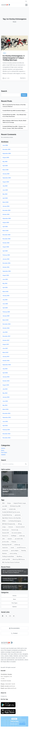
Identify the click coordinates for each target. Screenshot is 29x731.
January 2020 (6, 315)
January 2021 (6, 295)
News (2, 450)
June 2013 (5, 421)
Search (4, 91)
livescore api (5, 529)
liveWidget (13, 535)
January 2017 (6, 356)
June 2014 (5, 401)
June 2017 (5, 348)
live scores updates (17, 532)
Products (14, 541)
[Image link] (8, 705)
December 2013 (6, 413)
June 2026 (5, 145)
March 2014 (5, 409)
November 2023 (6, 210)
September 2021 (7, 271)
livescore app (14, 529)
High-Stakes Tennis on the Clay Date (11, 518)
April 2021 (5, 287)
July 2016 (5, 368)
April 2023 (5, 226)
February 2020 (6, 311)
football (4, 509)
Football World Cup (7, 515)
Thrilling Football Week (8, 556)
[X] (6, 616)
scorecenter (5, 550)
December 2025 (6, 149)
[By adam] (4, 47)
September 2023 (7, 218)
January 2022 (6, 259)
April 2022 (5, 250)
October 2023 (6, 214)
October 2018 (6, 328)
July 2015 (5, 389)
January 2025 (6, 173)
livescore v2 (5, 535)
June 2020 (5, 303)
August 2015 (6, 385)
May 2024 (5, 194)
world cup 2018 (6, 559)
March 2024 (5, 202)
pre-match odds (19, 538)
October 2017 (6, 340)
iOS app (20, 523)
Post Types (4, 452)
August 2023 (6, 222)
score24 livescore (21, 547)
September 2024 (7, 177)
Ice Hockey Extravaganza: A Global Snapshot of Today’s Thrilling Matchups (13, 58)
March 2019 (5, 320)
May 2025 (5, 161)
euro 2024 (4, 506)
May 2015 (5, 393)
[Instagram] (10, 616)
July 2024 (5, 185)
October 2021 (6, 267)
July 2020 (5, 299)
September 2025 (7, 153)
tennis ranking (13, 553)
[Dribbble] (13, 616)
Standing (23, 550)
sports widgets (15, 550)
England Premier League (20, 503)
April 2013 (5, 425)
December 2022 (6, 234)
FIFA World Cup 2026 (15, 506)
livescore (10, 526)
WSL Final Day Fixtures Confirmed (11, 562)
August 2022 (6, 246)
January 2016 (6, 376)
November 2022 (6, 238)
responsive (5, 547)
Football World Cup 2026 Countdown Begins (14, 110)
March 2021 (5, 291)
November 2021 (6, 263)
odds (3, 538)
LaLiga (4, 526)
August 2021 (6, 275)
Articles (3, 448)
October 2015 (6, 380)
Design (9, 503)
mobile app (22, 535)
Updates (3, 454)
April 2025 (5, 165)
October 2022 (6, 242)
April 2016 (5, 372)
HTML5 (4, 520)
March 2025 (5, 169)
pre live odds (5, 541)
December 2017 (6, 336)
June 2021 (5, 279)
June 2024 (5, 190)
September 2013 (7, 417)
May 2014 (5, 405)
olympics (10, 538)
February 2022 (6, 255)
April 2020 (5, 307)
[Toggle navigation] (26, 5)
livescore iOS (5, 532)
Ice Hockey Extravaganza (14, 520)
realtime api (17, 544)
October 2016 (6, 360)
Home (14, 21)
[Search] (26, 464)
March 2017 (5, 352)
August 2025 (6, 157)
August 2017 (6, 344)
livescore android (20, 526)
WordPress (19, 556)
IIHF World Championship (8, 523)
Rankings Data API (7, 544)
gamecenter (18, 515)
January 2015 (6, 397)
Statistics (4, 553)
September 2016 (7, 364)
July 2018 (5, 332)
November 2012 (6, 437)
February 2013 (6, 429)
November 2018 (6, 324)
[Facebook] (2, 616)
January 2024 (6, 206)
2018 (3, 503)
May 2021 (5, 283)
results (12, 547)
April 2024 (5, 198)
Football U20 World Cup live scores (11, 512)
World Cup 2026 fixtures (19, 559)
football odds (12, 509)
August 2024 (6, 181)
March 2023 (5, 230)
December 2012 (6, 433)
